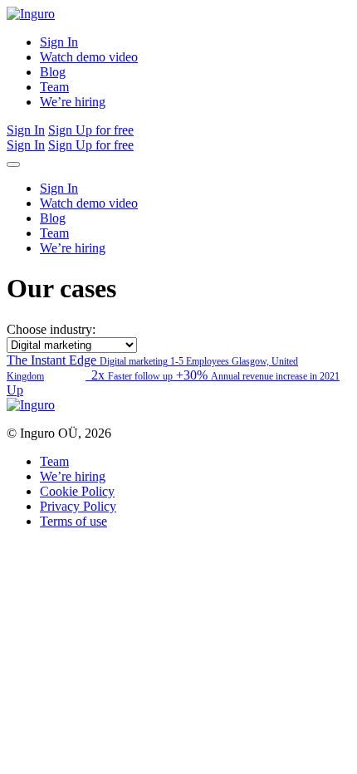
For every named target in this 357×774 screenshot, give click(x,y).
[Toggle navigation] (13, 164)
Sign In (59, 42)
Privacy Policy (78, 506)
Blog (53, 72)
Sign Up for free (91, 130)
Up (15, 390)
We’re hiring (72, 102)
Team (54, 87)
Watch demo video (89, 57)
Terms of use (73, 521)
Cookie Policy (77, 491)
